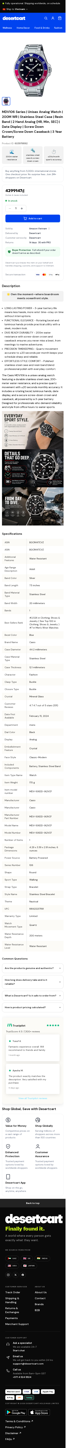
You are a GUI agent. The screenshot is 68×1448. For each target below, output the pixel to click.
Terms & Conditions (19, 1421)
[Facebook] (23, 1275)
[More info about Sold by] (49, 228)
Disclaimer (13, 1433)
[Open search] (46, 18)
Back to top (33, 1203)
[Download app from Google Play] (16, 1412)
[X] (15, 1275)
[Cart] (60, 18)
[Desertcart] (14, 18)
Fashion (58, 27)
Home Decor (23, 27)
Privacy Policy (15, 1427)
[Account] (53, 18)
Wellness (7, 27)
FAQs (10, 1439)
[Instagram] (8, 1275)
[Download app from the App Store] (39, 1412)
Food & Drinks (42, 27)
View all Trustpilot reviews (32, 1098)
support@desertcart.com (28, 1363)
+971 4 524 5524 (22, 1377)
